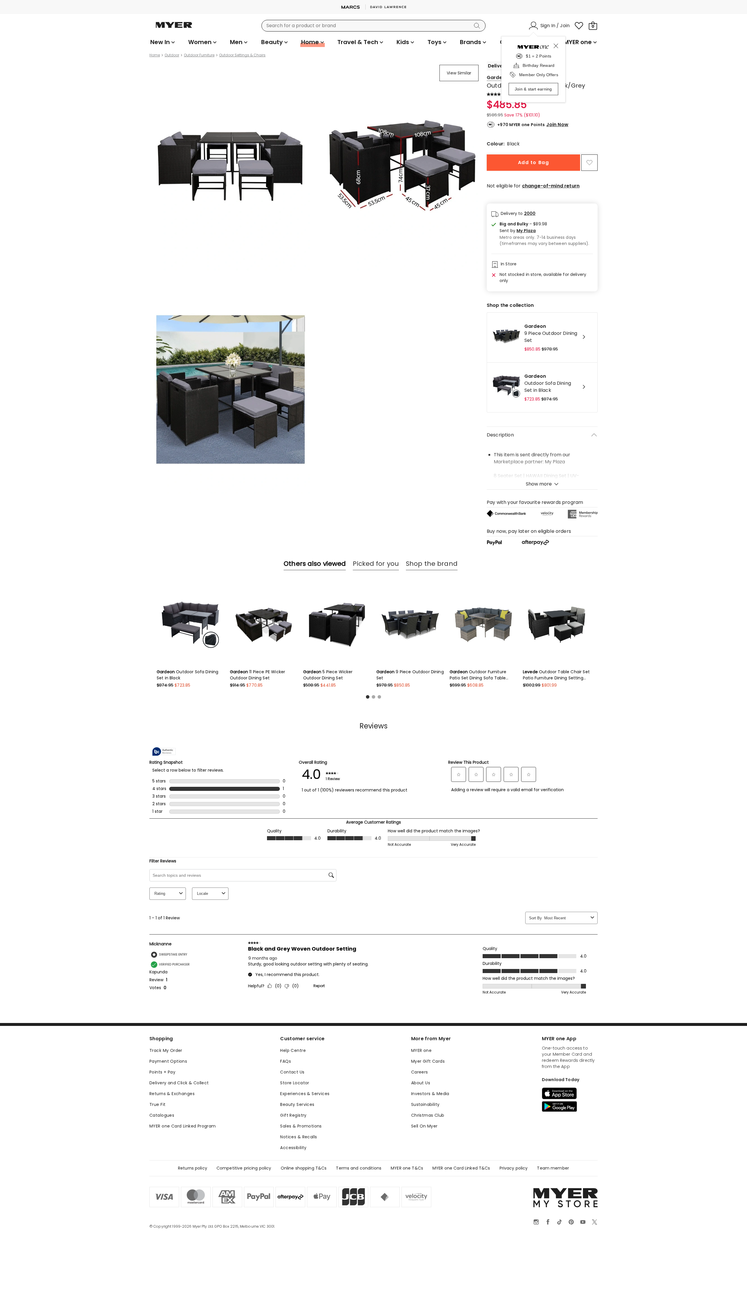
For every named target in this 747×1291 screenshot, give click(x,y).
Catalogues (161, 1115)
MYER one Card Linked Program (182, 1126)
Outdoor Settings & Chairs (242, 55)
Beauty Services (297, 1104)
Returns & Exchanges (172, 1094)
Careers (419, 1072)
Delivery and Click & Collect (179, 1083)
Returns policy (192, 1168)
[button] (546, 231)
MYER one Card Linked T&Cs (461, 1168)
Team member (553, 1168)
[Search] (478, 25)
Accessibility (293, 1148)
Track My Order (165, 1050)
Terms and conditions (358, 1168)
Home (154, 55)
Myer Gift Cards (428, 1061)
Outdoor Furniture (199, 55)
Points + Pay (162, 1072)
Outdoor (172, 55)
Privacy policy (514, 1168)
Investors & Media (430, 1094)
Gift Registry (293, 1115)
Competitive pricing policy (244, 1168)
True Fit (157, 1104)
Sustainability (425, 1104)
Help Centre (293, 1050)
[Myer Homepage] (173, 28)
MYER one (421, 1050)
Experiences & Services (304, 1094)
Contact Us (292, 1072)
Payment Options (168, 1061)
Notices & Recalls (298, 1137)
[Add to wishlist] (589, 162)
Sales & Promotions (301, 1126)
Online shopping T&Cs (304, 1168)
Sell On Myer (424, 1126)
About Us (420, 1083)
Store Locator (294, 1083)
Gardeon (497, 77)
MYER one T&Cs (407, 1168)
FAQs (285, 1061)
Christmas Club (427, 1115)
